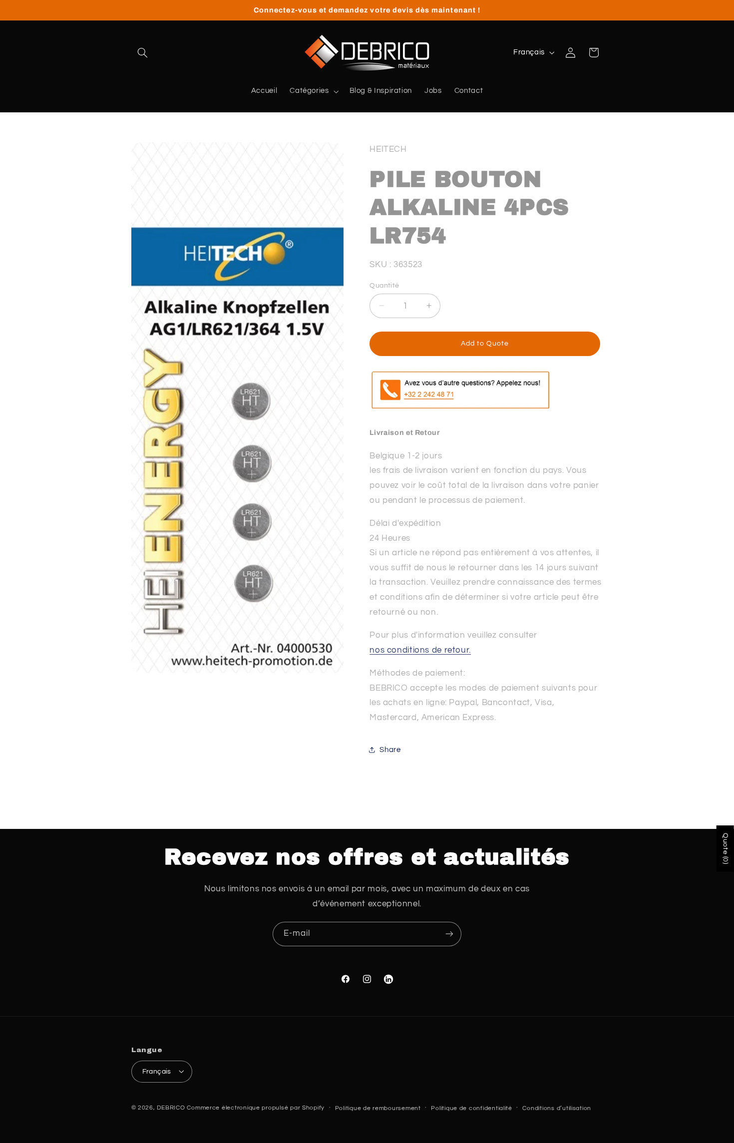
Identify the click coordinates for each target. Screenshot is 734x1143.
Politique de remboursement (378, 1108)
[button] (142, 52)
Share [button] (389, 749)
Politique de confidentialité (471, 1108)
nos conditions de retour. (420, 649)
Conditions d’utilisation (556, 1108)
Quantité (384, 285)
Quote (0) (725, 848)
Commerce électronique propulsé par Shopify (256, 1107)
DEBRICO (171, 1107)
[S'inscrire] (449, 934)
